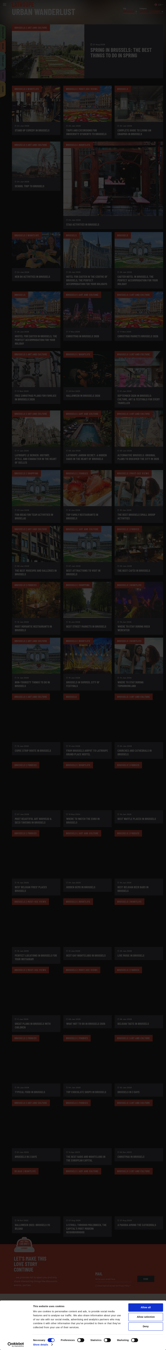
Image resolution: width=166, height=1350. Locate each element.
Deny (146, 1326)
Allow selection (146, 1317)
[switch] (80, 1340)
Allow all (146, 1307)
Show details (40, 1344)
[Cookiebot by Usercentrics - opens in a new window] (15, 1344)
